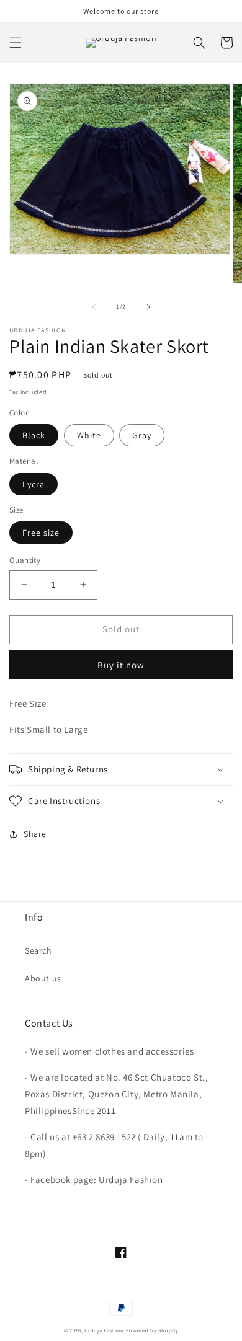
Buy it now (121, 665)
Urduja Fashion (104, 1330)
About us (43, 978)
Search (38, 950)
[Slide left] (93, 307)
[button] (15, 42)
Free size (41, 532)
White (89, 435)
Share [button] (35, 833)
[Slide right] (148, 307)
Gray (141, 435)
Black (33, 435)
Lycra (33, 484)
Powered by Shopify (152, 1330)
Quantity (24, 560)
